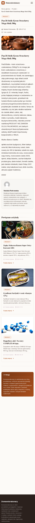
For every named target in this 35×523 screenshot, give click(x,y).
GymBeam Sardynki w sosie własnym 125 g (17, 294)
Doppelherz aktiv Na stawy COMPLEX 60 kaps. (13, 342)
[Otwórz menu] (32, 3)
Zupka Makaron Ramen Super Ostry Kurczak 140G (17, 246)
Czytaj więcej (7, 263)
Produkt (6, 16)
